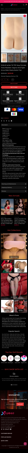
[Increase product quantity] (8, 79)
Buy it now (14, 87)
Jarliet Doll (8, 128)
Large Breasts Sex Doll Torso (15, 340)
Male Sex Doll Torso (15, 334)
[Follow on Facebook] (1, 429)
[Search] (23, 5)
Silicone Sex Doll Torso (15, 337)
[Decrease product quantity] (2, 79)
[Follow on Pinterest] (8, 429)
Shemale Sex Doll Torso (16, 335)
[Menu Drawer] (4, 4)
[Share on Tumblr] (9, 120)
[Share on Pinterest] (6, 120)
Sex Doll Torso (5, 334)
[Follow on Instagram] (5, 429)
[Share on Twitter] (4, 120)
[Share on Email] (11, 120)
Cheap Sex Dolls (18, 342)
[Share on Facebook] (1, 120)
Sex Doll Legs (5, 347)
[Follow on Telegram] (10, 429)
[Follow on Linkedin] (7, 429)
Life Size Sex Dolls (9, 345)
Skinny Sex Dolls (19, 345)
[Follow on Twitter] (3, 429)
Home (2, 8)
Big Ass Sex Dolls (11, 344)
